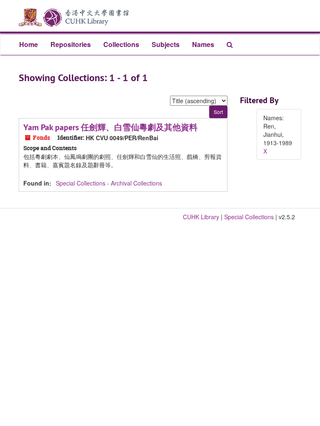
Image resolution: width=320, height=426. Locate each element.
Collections (121, 44)
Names (203, 44)
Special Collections (249, 217)
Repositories (70, 44)
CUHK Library (201, 217)
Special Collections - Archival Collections (109, 183)
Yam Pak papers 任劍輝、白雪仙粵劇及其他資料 (110, 127)
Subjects (166, 44)
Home (28, 44)
